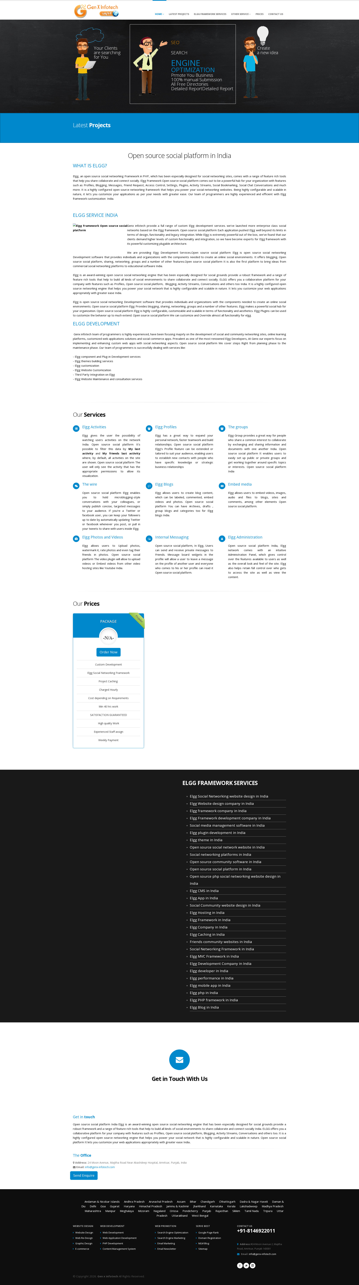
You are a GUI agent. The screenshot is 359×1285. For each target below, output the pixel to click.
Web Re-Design (84, 1238)
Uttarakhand (180, 1215)
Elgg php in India (204, 992)
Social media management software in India (227, 825)
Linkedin (252, 1265)
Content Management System (119, 1248)
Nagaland (159, 1211)
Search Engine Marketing (171, 1238)
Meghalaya (127, 1211)
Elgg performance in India (212, 978)
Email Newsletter (166, 1248)
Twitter (246, 1265)
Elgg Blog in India (204, 1007)
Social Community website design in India (225, 905)
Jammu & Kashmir (177, 1206)
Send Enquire (83, 1175)
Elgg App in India (204, 898)
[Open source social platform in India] (96, 10)
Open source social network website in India (227, 847)
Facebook (240, 1265)
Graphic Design (83, 1243)
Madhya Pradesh (272, 1206)
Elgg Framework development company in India (230, 818)
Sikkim (236, 1211)
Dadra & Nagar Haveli (254, 1201)
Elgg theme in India (206, 839)
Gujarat (114, 1206)
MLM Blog (203, 1243)
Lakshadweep (248, 1206)
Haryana (129, 1206)
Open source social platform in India (220, 869)
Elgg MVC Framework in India (214, 956)
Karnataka (216, 1206)
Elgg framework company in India (218, 810)
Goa (103, 1206)
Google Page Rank (208, 1232)
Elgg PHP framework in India (214, 1000)
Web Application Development (119, 1238)
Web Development (113, 1232)
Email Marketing (166, 1243)
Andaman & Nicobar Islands (102, 1201)
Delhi (93, 1206)
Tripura (267, 1211)
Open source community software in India (225, 861)
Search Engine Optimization (172, 1232)
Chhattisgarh (227, 1201)
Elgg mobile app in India (210, 985)
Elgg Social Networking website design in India (229, 796)
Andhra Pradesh (134, 1201)
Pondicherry (190, 1211)
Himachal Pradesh (150, 1206)
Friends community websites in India (221, 941)
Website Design (84, 1232)
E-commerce (82, 1248)
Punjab (206, 1211)
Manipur (110, 1211)
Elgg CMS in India (204, 890)
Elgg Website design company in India (222, 803)
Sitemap (203, 1248)
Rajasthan (221, 1211)
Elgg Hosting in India (207, 912)
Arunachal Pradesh (161, 1201)
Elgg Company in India (209, 927)
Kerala (231, 1206)
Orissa (174, 1211)
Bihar (193, 1201)
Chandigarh (208, 1201)
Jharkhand (199, 1206)
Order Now (108, 652)
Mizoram (143, 1211)
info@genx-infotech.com (100, 1167)
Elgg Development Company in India (220, 963)
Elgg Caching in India (207, 934)
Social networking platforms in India (220, 854)
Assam (181, 1201)
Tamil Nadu (251, 1211)
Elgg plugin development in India (218, 832)
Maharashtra (93, 1211)
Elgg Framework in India (210, 919)
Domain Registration (209, 1238)
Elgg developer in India (209, 970)
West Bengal (200, 1215)
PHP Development (113, 1243)
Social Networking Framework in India (222, 949)
